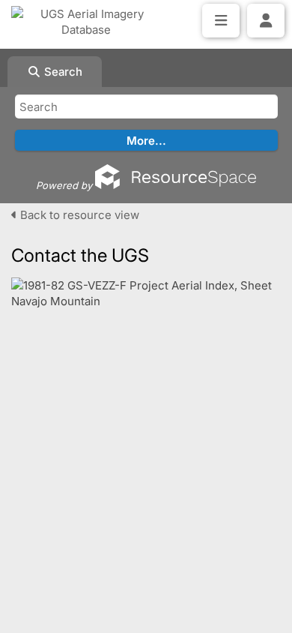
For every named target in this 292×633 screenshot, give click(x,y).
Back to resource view (78, 215)
